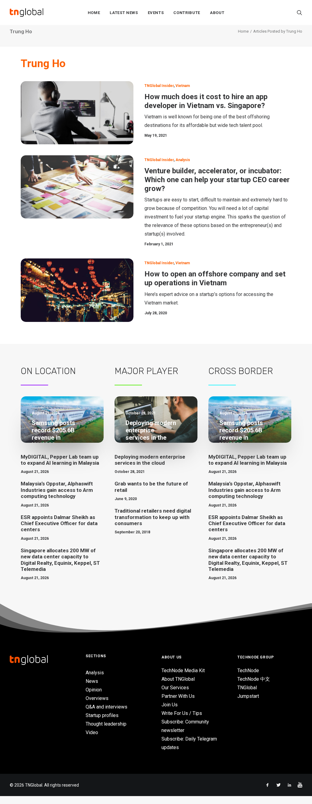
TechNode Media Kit (183, 670)
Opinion (94, 690)
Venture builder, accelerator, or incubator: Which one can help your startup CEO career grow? (217, 180)
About (217, 12)
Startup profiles (102, 715)
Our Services (175, 687)
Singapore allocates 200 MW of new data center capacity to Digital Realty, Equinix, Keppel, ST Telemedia (60, 559)
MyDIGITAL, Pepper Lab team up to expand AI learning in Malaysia (60, 460)
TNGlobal (247, 687)
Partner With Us (178, 696)
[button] (299, 12)
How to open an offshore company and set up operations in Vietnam (214, 278)
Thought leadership (106, 724)
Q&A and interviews (106, 707)
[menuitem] (94, 12)
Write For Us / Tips (181, 713)
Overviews (97, 698)
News (92, 681)
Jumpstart (248, 696)
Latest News (124, 12)
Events (156, 12)
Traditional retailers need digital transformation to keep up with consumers (153, 517)
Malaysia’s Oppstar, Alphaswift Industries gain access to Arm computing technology (57, 490)
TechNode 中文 (253, 679)
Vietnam (183, 86)
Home (94, 12)
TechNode (248, 670)
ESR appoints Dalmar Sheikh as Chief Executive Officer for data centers (59, 523)
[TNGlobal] (26, 12)
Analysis (183, 160)
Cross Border (240, 371)
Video (92, 732)
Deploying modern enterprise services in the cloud (150, 460)
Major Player (146, 371)
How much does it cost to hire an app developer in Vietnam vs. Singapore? (206, 101)
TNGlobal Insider (159, 86)
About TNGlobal (178, 679)
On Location (48, 371)
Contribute (186, 12)
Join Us (169, 705)
